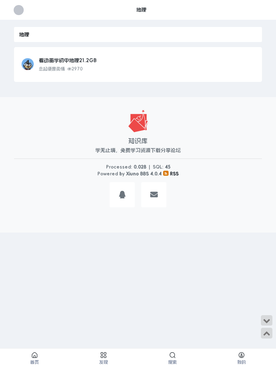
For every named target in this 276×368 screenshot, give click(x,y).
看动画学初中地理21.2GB (68, 60)
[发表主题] (259, 9)
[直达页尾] (266, 320)
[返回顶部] (266, 333)
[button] (122, 196)
